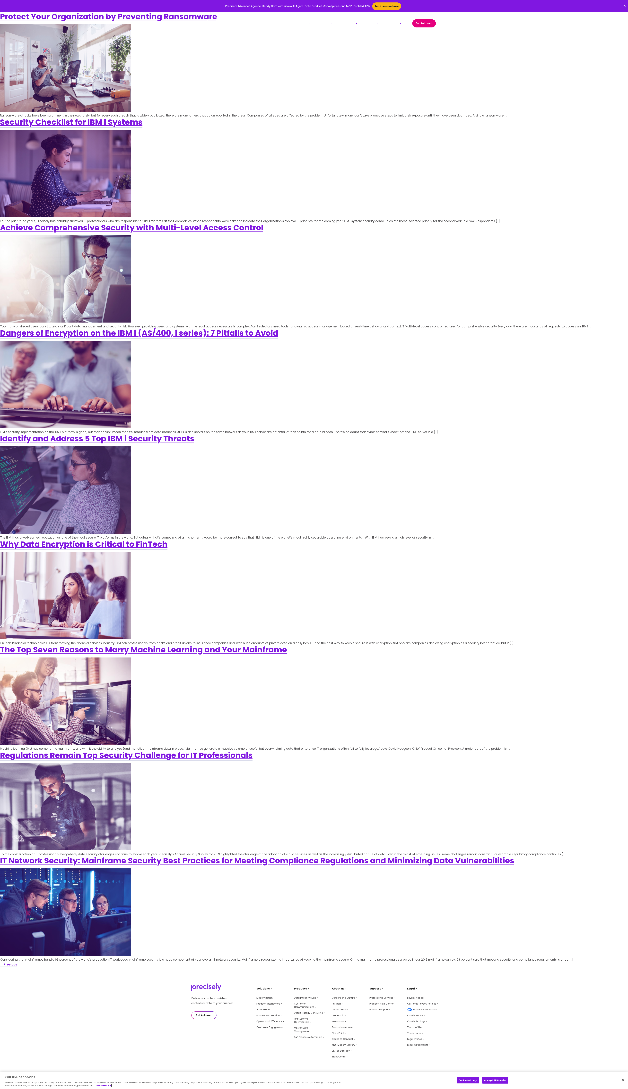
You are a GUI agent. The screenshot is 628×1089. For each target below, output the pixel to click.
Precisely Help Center (381, 1003)
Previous (8, 964)
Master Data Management (302, 1029)
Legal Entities (414, 1039)
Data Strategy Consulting (308, 1012)
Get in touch (424, 23)
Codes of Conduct (342, 1039)
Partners (336, 1003)
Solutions (300, 23)
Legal (411, 988)
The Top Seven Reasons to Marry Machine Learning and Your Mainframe (143, 649)
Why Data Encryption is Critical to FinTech (83, 544)
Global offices (340, 1009)
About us (338, 988)
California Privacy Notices (421, 1003)
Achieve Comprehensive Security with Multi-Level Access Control (131, 227)
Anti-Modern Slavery (343, 1045)
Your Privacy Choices (425, 1009)
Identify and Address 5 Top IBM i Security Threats (97, 438)
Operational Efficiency (269, 1021)
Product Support (378, 1009)
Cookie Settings (416, 1021)
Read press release (387, 6)
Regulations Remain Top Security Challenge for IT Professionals (126, 755)
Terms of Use (414, 1027)
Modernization (264, 997)
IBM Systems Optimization (301, 1020)
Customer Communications (304, 1005)
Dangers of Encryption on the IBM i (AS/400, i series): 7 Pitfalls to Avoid (139, 333)
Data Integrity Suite (305, 997)
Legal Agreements (417, 1045)
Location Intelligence (268, 1003)
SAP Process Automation (308, 1037)
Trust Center (339, 1056)
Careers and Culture (343, 997)
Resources (347, 23)
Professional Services (381, 997)
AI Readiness (263, 1009)
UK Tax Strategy (341, 1050)
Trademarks (414, 1033)
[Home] (206, 23)
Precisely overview (342, 1027)
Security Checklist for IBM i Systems (71, 122)
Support (369, 23)
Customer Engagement (270, 1027)
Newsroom (338, 1021)
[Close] (622, 1080)
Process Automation (268, 1015)
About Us (392, 23)
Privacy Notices (416, 997)
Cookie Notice (415, 1015)
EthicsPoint (338, 1033)
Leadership (338, 1015)
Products (323, 23)
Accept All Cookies (495, 1080)
